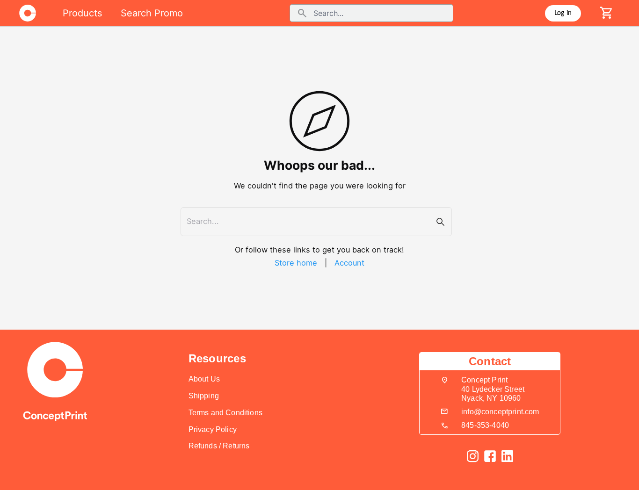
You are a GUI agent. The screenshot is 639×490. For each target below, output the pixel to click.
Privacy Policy (213, 429)
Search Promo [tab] (152, 13)
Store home (296, 262)
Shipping (204, 396)
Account (349, 262)
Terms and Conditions (225, 413)
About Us (204, 379)
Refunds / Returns (219, 446)
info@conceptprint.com (500, 412)
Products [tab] (82, 13)
